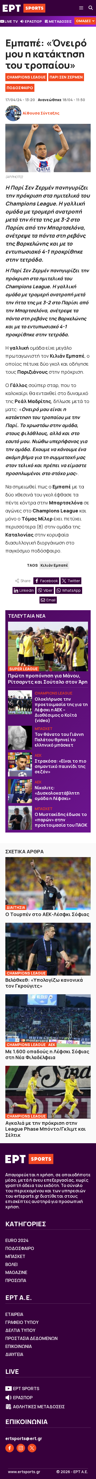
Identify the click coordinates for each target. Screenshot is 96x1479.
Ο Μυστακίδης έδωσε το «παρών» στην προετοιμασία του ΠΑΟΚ (61, 819)
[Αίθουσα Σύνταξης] (13, 113)
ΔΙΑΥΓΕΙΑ (14, 1354)
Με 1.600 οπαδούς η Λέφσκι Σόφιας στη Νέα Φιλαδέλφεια (47, 1054)
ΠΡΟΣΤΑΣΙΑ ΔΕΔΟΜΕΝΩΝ (31, 1338)
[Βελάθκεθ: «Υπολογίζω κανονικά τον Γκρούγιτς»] (48, 949)
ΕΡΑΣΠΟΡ (33, 21)
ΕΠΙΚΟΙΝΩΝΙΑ (18, 1346)
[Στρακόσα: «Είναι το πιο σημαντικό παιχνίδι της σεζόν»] (20, 764)
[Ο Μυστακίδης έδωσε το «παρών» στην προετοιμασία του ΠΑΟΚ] (20, 818)
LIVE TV (11, 21)
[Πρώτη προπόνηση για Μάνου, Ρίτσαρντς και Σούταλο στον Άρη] (48, 647)
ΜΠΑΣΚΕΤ (44, 728)
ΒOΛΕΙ (11, 1264)
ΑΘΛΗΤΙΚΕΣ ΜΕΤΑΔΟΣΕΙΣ (39, 1407)
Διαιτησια (16, 907)
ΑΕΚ (38, 755)
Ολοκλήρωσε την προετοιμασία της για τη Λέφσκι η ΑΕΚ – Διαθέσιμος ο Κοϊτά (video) (61, 709)
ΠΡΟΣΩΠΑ (15, 1280)
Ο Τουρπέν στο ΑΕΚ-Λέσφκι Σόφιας (47, 914)
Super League (23, 668)
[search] (91, 8)
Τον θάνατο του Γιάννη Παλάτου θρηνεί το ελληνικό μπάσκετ (59, 739)
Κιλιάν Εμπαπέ (54, 565)
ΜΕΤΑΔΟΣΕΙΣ (60, 21)
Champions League (26, 77)
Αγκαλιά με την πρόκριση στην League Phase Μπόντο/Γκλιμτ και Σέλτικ (45, 1129)
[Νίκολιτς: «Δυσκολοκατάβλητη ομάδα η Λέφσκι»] (20, 791)
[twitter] (32, 1448)
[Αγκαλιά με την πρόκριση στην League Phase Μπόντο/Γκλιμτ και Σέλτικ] (48, 1092)
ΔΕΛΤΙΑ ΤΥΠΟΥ (20, 1330)
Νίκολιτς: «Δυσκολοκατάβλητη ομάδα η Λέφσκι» (57, 793)
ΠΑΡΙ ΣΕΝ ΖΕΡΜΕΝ (66, 77)
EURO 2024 (17, 1240)
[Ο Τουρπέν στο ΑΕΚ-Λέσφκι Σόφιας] (48, 883)
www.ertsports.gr (24, 1472)
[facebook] (9, 1448)
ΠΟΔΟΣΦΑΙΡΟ (20, 87)
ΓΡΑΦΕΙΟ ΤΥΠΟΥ (22, 1322)
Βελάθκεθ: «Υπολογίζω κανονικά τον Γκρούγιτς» (44, 983)
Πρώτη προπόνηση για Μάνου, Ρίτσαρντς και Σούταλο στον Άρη (47, 678)
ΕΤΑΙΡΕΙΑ (14, 1314)
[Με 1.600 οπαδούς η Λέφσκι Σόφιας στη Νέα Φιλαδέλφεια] (48, 1020)
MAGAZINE (16, 1272)
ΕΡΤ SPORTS (26, 1388)
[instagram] (21, 1448)
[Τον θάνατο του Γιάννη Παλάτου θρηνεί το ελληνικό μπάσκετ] (20, 738)
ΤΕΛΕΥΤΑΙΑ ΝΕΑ (27, 616)
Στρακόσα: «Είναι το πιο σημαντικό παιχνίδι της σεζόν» (60, 766)
